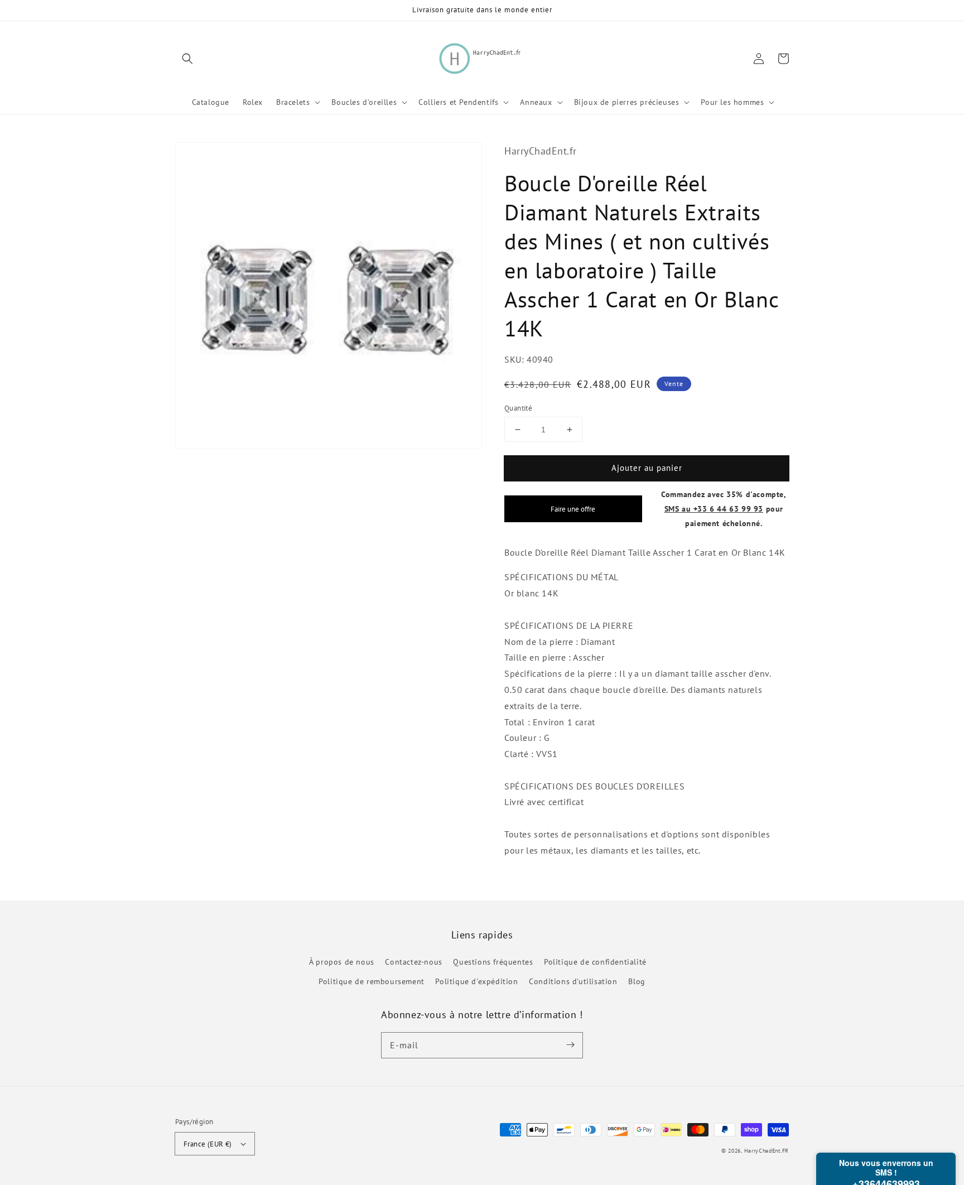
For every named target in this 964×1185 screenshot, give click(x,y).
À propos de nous (341, 962)
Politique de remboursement (372, 981)
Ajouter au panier (646, 468)
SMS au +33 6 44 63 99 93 (713, 508)
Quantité (518, 408)
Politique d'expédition (476, 981)
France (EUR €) (208, 1144)
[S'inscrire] (570, 1045)
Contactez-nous (413, 962)
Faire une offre (573, 509)
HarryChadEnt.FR (766, 1150)
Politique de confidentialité (595, 962)
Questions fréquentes (493, 962)
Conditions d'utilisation (573, 981)
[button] (187, 58)
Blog (636, 981)
